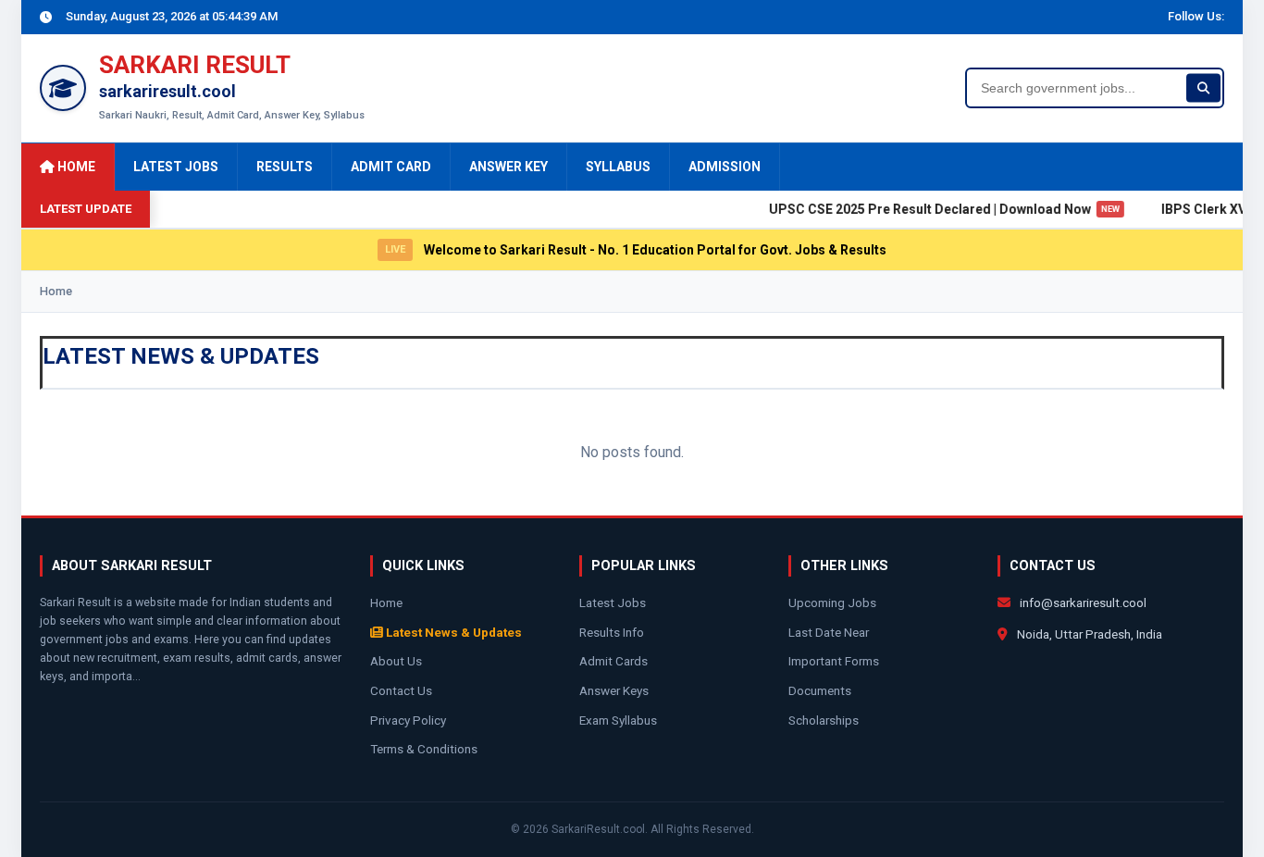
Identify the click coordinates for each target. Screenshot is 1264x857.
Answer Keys (614, 690)
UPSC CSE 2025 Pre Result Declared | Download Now (940, 209)
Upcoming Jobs (832, 602)
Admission (724, 166)
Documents (819, 690)
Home (75, 166)
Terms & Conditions (423, 748)
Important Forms (833, 660)
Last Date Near (828, 632)
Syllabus (618, 166)
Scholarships (823, 720)
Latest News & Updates (452, 632)
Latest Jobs (175, 166)
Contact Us (401, 690)
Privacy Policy (408, 720)
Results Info (611, 632)
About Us (396, 660)
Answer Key (508, 166)
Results (284, 166)
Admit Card (391, 166)
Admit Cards (613, 660)
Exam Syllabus (618, 720)
